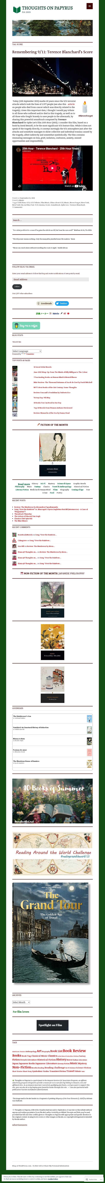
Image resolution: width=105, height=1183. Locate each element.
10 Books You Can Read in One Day (47, 403)
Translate (30, 354)
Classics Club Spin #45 (23, 518)
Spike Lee (65, 205)
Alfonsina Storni (20, 752)
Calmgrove (22, 540)
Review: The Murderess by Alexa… (41, 546)
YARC (83, 1071)
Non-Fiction (21, 1067)
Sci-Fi (67, 1068)
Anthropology (31, 1051)
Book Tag (26, 1056)
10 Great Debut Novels (42, 367)
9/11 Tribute (35, 202)
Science (73, 1068)
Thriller (46, 1071)
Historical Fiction (46, 1059)
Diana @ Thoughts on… (27, 552)
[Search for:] (52, 220)
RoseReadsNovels (25, 535)
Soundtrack (55, 205)
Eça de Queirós (19, 763)
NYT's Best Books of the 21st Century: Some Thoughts (55, 387)
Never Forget (75, 202)
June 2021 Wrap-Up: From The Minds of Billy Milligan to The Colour (60, 372)
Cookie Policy (53, 1179)
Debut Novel (61, 1056)
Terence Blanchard (77, 205)
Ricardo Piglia (19, 740)
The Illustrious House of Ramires (26, 761)
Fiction (16, 1059)
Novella (34, 1068)
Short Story (27, 1071)
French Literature (28, 1059)
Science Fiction (83, 1067)
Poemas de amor (20, 750)
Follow (17, 287)
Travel (70, 1071)
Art (39, 1051)
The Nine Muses (21, 521)
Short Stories (17, 1071)
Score (47, 205)
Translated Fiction (58, 1071)
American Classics (18, 1051)
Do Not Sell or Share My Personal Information (51, 1166)
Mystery (82, 1063)
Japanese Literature (46, 1063)
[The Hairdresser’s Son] (89, 722)
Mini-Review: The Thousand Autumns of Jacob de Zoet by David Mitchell (63, 382)
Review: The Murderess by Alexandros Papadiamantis (36, 507)
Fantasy (82, 1056)
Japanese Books (27, 1063)
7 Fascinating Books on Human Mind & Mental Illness (55, 377)
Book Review (74, 1050)
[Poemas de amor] (89, 755)
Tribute (77, 1071)
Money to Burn (19, 739)
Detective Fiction (72, 1056)
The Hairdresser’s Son (22, 716)
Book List (56, 1051)
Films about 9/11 (56, 202)
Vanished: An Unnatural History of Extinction (31, 727)
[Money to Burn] (89, 744)
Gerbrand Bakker (20, 718)
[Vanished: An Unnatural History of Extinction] (89, 733)
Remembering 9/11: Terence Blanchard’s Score (52, 52)
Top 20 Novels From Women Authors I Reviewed (53, 408)
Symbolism (37, 1071)
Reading (41, 1068)
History (61, 1059)
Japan (15, 1063)
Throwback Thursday (23, 514)
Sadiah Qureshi (19, 729)
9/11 (28, 202)
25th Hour (22, 202)
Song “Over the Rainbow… (46, 535)
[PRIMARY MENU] (90, 6)
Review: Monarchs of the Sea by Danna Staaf (52, 413)
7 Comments (17, 207)
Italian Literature (80, 1060)
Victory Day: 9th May (42, 397)
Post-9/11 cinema (38, 205)
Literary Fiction (63, 1063)
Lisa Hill (21, 546)
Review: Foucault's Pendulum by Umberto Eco (52, 392)
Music (21, 200)
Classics (52, 1055)
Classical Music (39, 1055)
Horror (69, 1060)
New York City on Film (21, 205)
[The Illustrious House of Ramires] (89, 767)
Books (16, 1055)
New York (85, 202)
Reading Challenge (55, 1067)
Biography (46, 1051)
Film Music (45, 202)
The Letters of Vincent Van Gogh (27, 516)
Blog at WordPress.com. (22, 1166)
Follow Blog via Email (23, 267)
